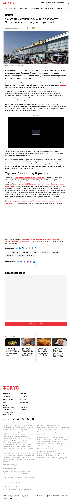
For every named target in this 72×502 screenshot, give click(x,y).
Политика (49, 8)
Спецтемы (52, 3)
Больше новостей (36, 324)
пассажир (45, 252)
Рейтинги (60, 3)
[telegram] (13, 419)
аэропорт (26, 252)
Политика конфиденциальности (48, 496)
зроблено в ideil (8, 498)
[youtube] (18, 419)
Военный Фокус (37, 8)
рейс (35, 252)
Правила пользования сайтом (8, 407)
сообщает (63, 85)
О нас (5, 402)
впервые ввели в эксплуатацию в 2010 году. (29, 178)
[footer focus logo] (11, 388)
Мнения (44, 3)
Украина (59, 8)
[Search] (68, 2)
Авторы (23, 399)
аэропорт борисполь (26, 255)
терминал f (11, 255)
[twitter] (9, 419)
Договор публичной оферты (24, 407)
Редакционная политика (9, 413)
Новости (6, 393)
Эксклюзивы (23, 8)
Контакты (64, 496)
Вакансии (24, 402)
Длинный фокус (9, 399)
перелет (56, 252)
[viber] (23, 419)
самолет (15, 252)
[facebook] (4, 419)
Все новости (11, 8)
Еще (66, 8)
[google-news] (28, 419)
